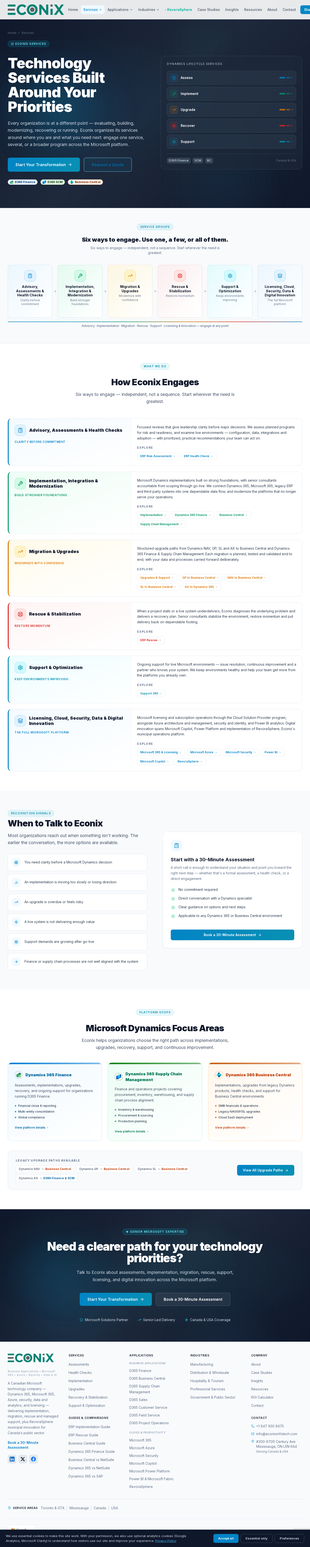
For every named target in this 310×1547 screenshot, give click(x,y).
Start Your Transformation (41, 164)
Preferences (289, 1538)
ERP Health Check (196, 456)
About (272, 10)
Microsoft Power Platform (149, 1471)
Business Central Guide (87, 1443)
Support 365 (149, 693)
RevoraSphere (178, 10)
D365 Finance (140, 1371)
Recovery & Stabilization (88, 1397)
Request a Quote (108, 164)
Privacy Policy (165, 1541)
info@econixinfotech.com (276, 1434)
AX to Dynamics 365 (199, 587)
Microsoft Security (239, 752)
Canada (100, 1508)
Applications (118, 10)
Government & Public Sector (212, 1397)
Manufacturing (201, 1364)
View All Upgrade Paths (263, 1170)
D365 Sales (138, 1400)
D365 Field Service (144, 1415)
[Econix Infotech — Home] (36, 9)
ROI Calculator (262, 1397)
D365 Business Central (147, 1378)
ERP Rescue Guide (83, 1435)
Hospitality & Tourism (207, 1381)
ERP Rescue (148, 640)
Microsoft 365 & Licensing (159, 752)
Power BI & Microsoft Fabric (151, 1479)
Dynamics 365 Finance (191, 515)
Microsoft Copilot (152, 761)
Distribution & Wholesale (209, 1372)
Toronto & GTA (52, 1508)
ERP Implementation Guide (89, 1427)
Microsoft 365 (140, 1440)
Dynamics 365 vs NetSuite (89, 1468)
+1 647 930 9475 (270, 1426)
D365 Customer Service (148, 1407)
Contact (289, 10)
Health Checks (80, 1372)
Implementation (151, 515)
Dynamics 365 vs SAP (86, 1476)
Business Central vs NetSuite (91, 1460)
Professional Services (207, 1389)
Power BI (270, 752)
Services (90, 10)
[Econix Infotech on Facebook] (33, 1459)
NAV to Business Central (244, 577)
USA (114, 1508)
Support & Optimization (87, 1405)
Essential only (257, 1538)
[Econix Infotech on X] (22, 1459)
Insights (232, 10)
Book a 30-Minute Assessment (230, 935)
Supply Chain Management (159, 524)
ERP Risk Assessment (155, 456)
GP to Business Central (198, 577)
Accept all (226, 1538)
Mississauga (79, 1508)
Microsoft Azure (201, 752)
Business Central (231, 515)
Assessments (79, 1364)
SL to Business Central (156, 587)
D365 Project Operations (149, 1423)
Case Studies (208, 10)
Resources (253, 10)
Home (73, 10)
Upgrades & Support (155, 577)
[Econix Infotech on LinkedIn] (12, 1459)
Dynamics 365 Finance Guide (92, 1451)
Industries (146, 10)
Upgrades (77, 1389)
